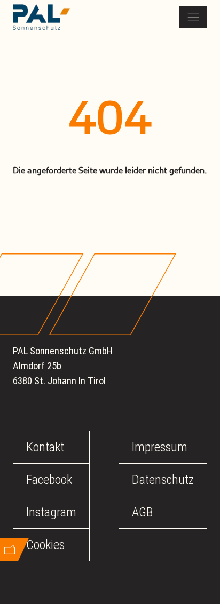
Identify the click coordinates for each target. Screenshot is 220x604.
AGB (142, 512)
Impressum (159, 447)
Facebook (49, 479)
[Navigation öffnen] (193, 17)
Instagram (51, 512)
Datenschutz (163, 479)
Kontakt (45, 447)
